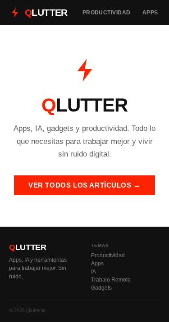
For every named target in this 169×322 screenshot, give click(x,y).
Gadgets (101, 288)
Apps (150, 12)
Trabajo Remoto (111, 279)
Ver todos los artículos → (84, 185)
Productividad (106, 12)
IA (93, 271)
